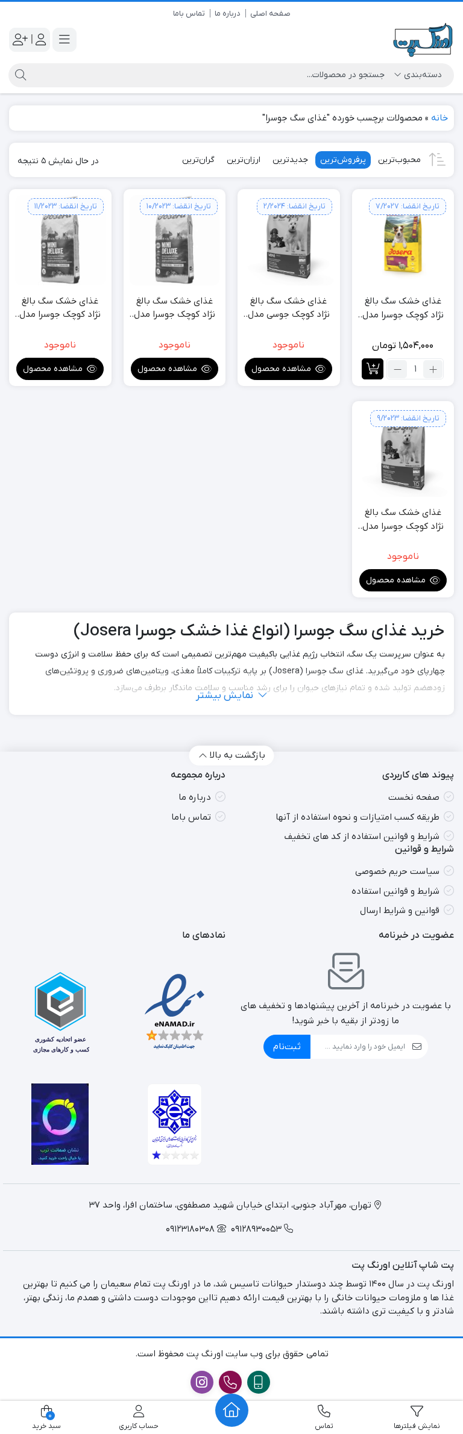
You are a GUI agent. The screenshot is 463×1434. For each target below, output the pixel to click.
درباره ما (228, 13)
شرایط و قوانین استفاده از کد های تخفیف (361, 837)
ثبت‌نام (287, 1047)
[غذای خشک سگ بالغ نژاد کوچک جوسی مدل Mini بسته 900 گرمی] (289, 240)
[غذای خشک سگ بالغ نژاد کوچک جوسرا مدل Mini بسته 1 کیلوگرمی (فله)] (403, 452)
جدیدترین (290, 160)
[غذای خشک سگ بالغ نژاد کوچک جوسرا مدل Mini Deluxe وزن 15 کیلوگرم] (175, 240)
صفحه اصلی (270, 13)
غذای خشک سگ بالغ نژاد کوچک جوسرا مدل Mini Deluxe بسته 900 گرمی (60, 308)
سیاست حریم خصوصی (397, 871)
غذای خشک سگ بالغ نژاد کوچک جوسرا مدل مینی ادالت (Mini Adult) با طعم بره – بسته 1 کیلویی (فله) (403, 308)
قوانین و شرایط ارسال (399, 911)
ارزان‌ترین (243, 160)
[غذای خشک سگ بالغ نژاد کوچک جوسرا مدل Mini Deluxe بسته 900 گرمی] (60, 240)
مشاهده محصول (282, 369)
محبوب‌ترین (399, 160)
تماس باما (189, 13)
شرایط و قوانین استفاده (395, 891)
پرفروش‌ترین (343, 160)
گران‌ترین (198, 160)
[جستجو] (19, 75)
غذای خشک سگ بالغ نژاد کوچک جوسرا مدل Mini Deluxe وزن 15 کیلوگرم (174, 308)
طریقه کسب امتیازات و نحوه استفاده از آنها (357, 817)
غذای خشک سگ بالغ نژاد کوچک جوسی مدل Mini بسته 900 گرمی (289, 308)
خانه (439, 118)
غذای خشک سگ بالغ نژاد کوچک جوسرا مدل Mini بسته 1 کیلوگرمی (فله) (403, 520)
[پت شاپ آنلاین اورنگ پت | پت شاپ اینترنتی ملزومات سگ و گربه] (423, 40)
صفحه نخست (413, 797)
